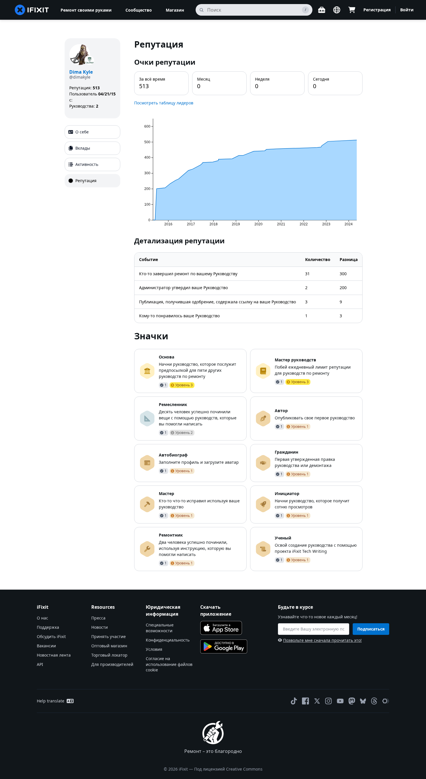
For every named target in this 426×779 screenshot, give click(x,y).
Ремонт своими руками (86, 10)
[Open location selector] (337, 10)
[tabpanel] (248, 304)
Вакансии (46, 645)
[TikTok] (293, 701)
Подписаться (371, 629)
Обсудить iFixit (51, 636)
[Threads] (374, 701)
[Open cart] (352, 10)
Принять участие (108, 636)
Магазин (175, 10)
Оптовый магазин (109, 645)
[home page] (32, 10)
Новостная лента (54, 655)
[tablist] (92, 156)
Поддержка (48, 627)
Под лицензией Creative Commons (228, 769)
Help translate (50, 701)
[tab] (92, 132)
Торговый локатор (109, 655)
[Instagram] (328, 701)
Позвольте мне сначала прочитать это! (322, 640)
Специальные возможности (160, 627)
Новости (99, 627)
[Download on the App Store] (221, 628)
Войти (407, 9)
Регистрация (377, 9)
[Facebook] (305, 701)
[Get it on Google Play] (223, 646)
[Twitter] (317, 701)
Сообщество (138, 10)
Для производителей (112, 664)
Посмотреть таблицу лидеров (163, 103)
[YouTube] (340, 701)
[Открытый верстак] (321, 10)
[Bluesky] (363, 701)
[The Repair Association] (385, 701)
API (40, 664)
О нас (42, 618)
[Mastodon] (351, 701)
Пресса (98, 618)
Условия (154, 649)
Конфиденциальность (168, 640)
